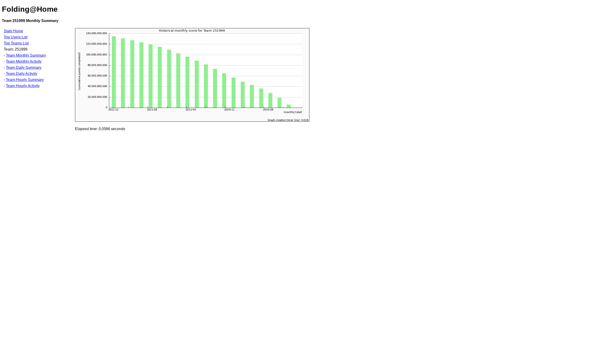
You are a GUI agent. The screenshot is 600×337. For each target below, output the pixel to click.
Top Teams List (16, 43)
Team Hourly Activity (23, 86)
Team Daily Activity (21, 74)
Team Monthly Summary (26, 55)
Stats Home (13, 31)
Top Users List (15, 37)
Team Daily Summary (23, 68)
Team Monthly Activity (24, 61)
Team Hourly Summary (25, 80)
